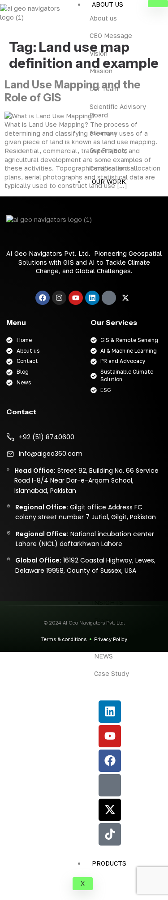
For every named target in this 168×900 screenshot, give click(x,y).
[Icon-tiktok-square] (109, 298)
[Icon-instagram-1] (110, 785)
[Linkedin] (110, 711)
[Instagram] (59, 298)
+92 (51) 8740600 (46, 437)
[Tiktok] (110, 834)
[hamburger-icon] (158, 3)
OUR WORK (109, 181)
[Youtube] (110, 736)
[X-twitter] (110, 810)
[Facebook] (110, 761)
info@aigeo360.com (50, 453)
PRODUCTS (109, 863)
